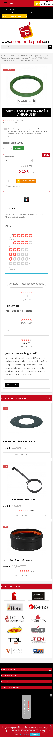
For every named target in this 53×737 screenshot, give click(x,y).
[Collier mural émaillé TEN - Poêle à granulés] (26, 479)
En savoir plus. (24, 734)
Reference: (9, 143)
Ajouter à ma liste (14, 186)
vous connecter (8, 13)
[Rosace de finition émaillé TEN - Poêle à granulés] (26, 421)
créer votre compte (25, 13)
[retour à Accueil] (2, 56)
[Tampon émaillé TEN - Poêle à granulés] (26, 540)
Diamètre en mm (11, 156)
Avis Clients (24, 707)
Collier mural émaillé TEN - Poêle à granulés (20, 499)
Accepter (35, 734)
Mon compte (22, 16)
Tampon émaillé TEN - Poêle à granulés (18, 560)
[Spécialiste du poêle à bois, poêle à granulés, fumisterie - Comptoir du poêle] (26, 33)
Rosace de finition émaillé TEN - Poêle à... (19, 441)
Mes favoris (10, 16)
